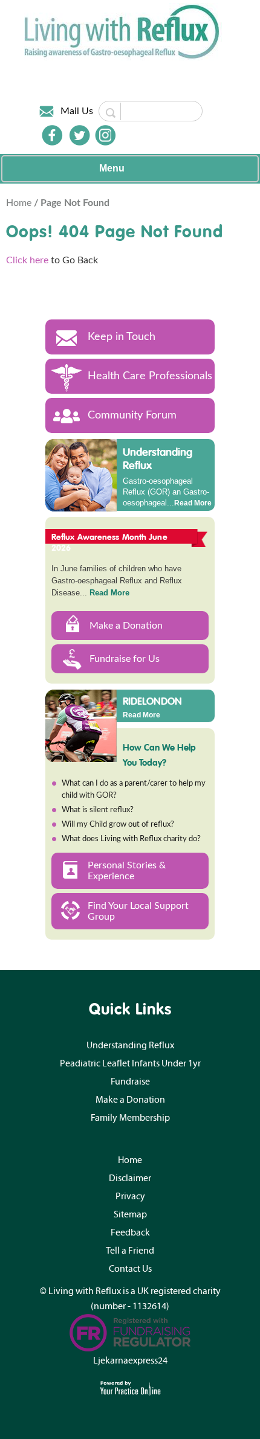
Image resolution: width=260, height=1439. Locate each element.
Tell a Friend (130, 1250)
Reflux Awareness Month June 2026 (109, 542)
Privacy (130, 1196)
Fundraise (130, 1081)
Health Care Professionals (150, 376)
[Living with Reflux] (123, 31)
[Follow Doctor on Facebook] (52, 135)
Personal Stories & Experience (127, 871)
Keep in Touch (121, 337)
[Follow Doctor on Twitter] (80, 135)
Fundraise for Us (124, 659)
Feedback (130, 1232)
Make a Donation (126, 625)
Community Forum (132, 415)
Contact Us (130, 1268)
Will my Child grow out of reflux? (118, 824)
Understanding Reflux (157, 458)
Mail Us (76, 111)
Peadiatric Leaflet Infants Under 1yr (130, 1063)
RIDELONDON (152, 700)
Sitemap (130, 1214)
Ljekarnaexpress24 (130, 1360)
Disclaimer (130, 1178)
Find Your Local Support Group (138, 911)
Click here (27, 260)
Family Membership (130, 1117)
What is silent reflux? (98, 810)
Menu (112, 168)
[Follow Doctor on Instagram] (105, 135)
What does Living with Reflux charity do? (131, 839)
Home (20, 203)
